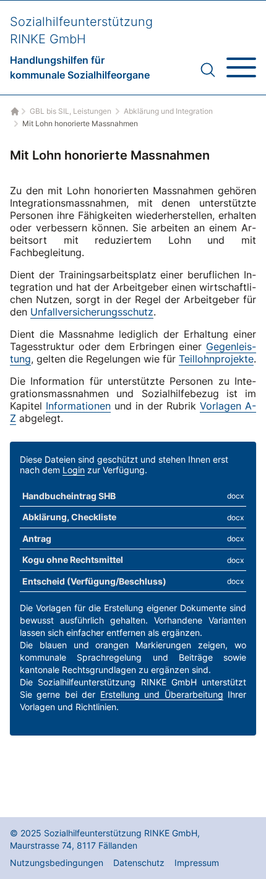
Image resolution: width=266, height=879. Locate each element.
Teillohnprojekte (216, 359)
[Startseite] (13, 111)
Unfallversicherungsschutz (91, 312)
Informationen (78, 406)
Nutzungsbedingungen (56, 862)
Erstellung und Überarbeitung (161, 694)
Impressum (196, 862)
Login (73, 470)
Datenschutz (139, 862)
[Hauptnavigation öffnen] (241, 62)
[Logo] (81, 47)
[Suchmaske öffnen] (208, 70)
